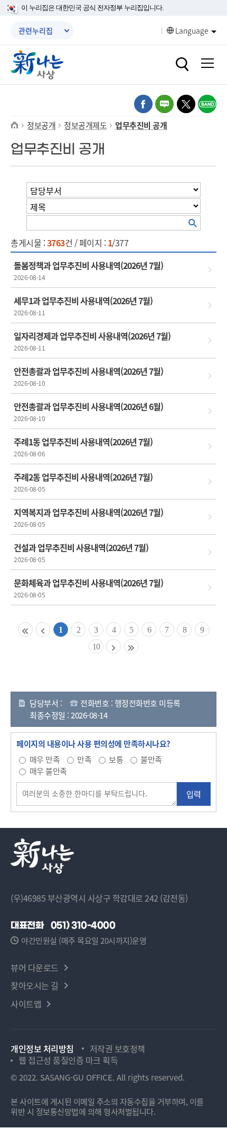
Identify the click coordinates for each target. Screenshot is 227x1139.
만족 (84, 759)
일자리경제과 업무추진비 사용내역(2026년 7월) (92, 335)
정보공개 (41, 125)
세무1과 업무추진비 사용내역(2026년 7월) (83, 300)
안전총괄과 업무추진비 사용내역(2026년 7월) (88, 371)
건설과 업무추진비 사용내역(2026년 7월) (81, 547)
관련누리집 (35, 30)
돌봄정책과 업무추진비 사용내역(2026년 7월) (88, 265)
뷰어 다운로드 (35, 967)
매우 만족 (45, 759)
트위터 (186, 104)
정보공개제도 (85, 125)
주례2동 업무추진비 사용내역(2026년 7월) (83, 477)
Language (192, 30)
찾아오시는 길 (35, 985)
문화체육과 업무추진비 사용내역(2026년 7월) (88, 582)
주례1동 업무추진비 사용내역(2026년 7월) (83, 441)
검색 (182, 64)
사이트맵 (26, 1004)
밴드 (207, 104)
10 (96, 646)
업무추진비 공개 (141, 125)
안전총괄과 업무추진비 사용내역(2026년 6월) (88, 406)
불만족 (151, 759)
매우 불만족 (48, 770)
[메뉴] (207, 63)
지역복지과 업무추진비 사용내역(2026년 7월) (88, 512)
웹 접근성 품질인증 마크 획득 (68, 1060)
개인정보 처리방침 (42, 1048)
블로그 (164, 104)
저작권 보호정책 (117, 1048)
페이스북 (143, 104)
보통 (116, 759)
